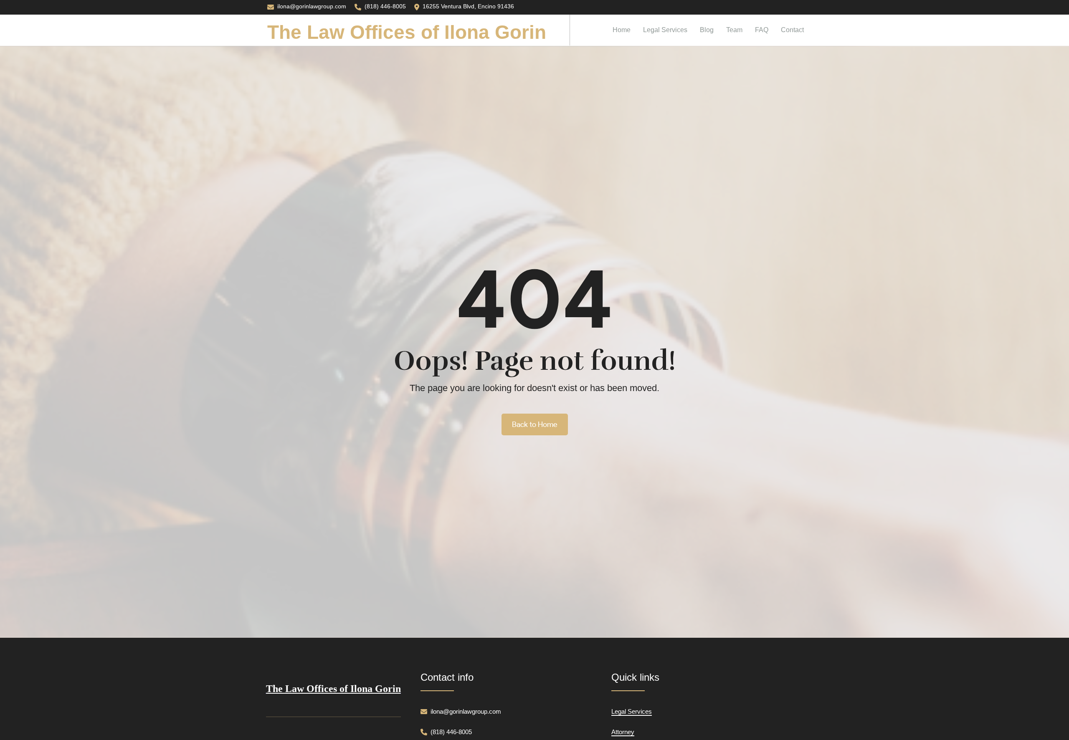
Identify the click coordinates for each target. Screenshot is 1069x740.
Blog (707, 29)
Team (734, 29)
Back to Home (534, 424)
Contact (792, 29)
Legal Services (665, 29)
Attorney (622, 731)
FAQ (761, 29)
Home (622, 29)
